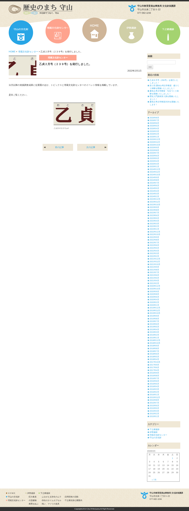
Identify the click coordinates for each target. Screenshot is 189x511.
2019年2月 (154, 335)
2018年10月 (155, 343)
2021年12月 (155, 259)
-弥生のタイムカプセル (51, 500)
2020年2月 (154, 302)
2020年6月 (154, 297)
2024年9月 (154, 177)
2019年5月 (154, 327)
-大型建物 (32, 500)
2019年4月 (154, 329)
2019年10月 (155, 313)
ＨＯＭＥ (12, 493)
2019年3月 (154, 332)
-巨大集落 (32, 497)
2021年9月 (154, 267)
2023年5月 (154, 218)
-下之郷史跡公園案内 (73, 500)
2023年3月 (154, 223)
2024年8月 (154, 180)
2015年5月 (154, 408)
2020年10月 (155, 289)
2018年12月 (155, 340)
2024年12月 (155, 169)
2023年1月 (154, 229)
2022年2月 (154, 256)
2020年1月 (154, 305)
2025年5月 (154, 158)
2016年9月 (154, 373)
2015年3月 (154, 411)
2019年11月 (155, 310)
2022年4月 (154, 251)
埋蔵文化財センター (58, 31)
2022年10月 (155, 234)
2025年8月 (154, 150)
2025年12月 (155, 139)
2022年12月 (155, 232)
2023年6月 (154, 215)
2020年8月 (154, 294)
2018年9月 (154, 346)
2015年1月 (154, 416)
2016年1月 (154, 394)
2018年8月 (154, 348)
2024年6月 (154, 185)
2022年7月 (154, 242)
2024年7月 (154, 183)
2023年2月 (154, 226)
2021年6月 (154, 275)
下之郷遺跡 (168, 32)
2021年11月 (155, 261)
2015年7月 (154, 403)
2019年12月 (155, 308)
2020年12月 (155, 286)
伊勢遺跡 (131, 31)
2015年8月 (154, 400)
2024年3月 (154, 194)
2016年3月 (154, 389)
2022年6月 (154, 245)
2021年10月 (155, 264)
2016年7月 (154, 378)
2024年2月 (154, 196)
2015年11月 (155, 397)
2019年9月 (154, 316)
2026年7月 (154, 120)
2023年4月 (154, 221)
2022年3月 (154, 253)
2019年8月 (154, 319)
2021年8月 (154, 270)
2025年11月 (155, 142)
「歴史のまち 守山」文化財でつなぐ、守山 (40, 9)
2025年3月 (154, 164)
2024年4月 (154, 191)
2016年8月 (154, 375)
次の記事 (90, 147)
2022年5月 (154, 248)
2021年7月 (154, 272)
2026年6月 (154, 123)
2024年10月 (155, 175)
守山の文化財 (21, 32)
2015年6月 (154, 405)
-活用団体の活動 (71, 497)
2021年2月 (154, 283)
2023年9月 (154, 207)
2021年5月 (154, 278)
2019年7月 (154, 321)
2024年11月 (155, 172)
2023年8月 (154, 210)
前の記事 (59, 147)
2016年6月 (154, 381)
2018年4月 (154, 359)
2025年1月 (154, 166)
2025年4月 (154, 161)
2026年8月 (154, 118)
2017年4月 (154, 370)
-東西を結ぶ (33, 504)
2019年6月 (154, 324)
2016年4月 (154, 386)
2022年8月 (154, 240)
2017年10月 (155, 362)
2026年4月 (154, 128)
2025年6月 (154, 156)
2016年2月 (154, 392)
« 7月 (154, 480)
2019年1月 (154, 338)
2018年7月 (154, 351)
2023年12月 (155, 199)
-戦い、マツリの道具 (50, 504)
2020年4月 (154, 299)
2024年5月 (154, 188)
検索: (150, 56)
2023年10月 (155, 204)
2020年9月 (154, 291)
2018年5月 (154, 356)
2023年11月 (155, 202)
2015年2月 (154, 413)
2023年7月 (154, 212)
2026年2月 (154, 134)
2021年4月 (154, 280)
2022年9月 (154, 237)
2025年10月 (155, 145)
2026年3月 (154, 131)
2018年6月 (154, 354)
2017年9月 (154, 365)
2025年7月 (154, 153)
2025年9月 (154, 147)
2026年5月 (154, 126)
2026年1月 (154, 137)
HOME (94, 30)
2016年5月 (154, 384)
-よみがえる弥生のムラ (51, 497)
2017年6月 (154, 367)
